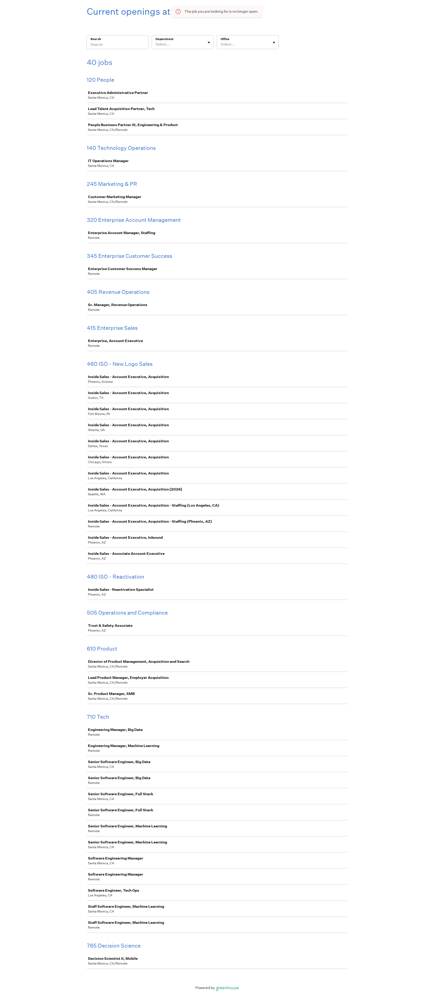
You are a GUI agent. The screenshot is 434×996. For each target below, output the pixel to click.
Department (164, 39)
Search (95, 39)
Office (225, 39)
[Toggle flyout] (209, 42)
